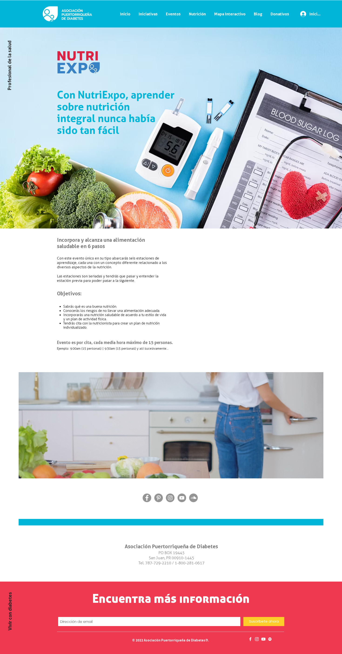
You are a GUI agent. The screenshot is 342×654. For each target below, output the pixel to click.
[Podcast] (269, 639)
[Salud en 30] (263, 639)
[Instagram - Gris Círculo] (170, 498)
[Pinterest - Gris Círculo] (158, 498)
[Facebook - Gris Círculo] (147, 498)
